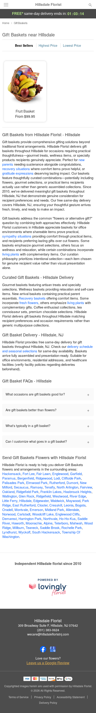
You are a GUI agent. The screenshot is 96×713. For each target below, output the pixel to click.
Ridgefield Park (27, 491)
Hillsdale (25, 500)
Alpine (48, 523)
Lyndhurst (9, 532)
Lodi (57, 478)
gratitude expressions (17, 173)
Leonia (68, 505)
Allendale (72, 509)
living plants (10, 254)
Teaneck (32, 527)
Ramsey (36, 487)
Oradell (7, 509)
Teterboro (61, 523)
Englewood (60, 473)
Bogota (80, 505)
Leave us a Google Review (48, 662)
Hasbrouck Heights (77, 491)
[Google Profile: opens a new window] (53, 649)
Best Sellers (24, 45)
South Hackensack (46, 532)
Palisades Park (13, 482)
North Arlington (67, 487)
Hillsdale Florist (48, 4)
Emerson (36, 509)
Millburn (18, 527)
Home (5, 23)
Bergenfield (25, 478)
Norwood (8, 514)
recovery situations (16, 168)
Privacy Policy (42, 697)
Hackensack (11, 473)
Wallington (9, 496)
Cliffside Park (71, 478)
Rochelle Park (71, 527)
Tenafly (49, 487)
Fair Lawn (43, 473)
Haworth (18, 523)
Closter (42, 505)
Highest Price (48, 45)
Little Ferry (9, 500)
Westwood (60, 496)
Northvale (50, 518)
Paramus (9, 478)
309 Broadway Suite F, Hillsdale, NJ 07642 (48, 625)
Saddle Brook (50, 527)
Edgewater (41, 500)
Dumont (72, 482)
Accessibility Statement (71, 697)
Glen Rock (26, 496)
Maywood (73, 500)
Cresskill (55, 505)
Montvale (21, 509)
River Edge (78, 496)
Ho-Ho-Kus (67, 518)
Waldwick (57, 500)
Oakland (8, 491)
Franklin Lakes (51, 491)
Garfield (76, 473)
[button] (86, 703)
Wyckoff (24, 532)
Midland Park (54, 509)
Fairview (86, 487)
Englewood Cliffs (67, 514)
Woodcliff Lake (43, 514)
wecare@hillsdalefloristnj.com (48, 634)
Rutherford (57, 482)
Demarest (9, 518)
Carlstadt (23, 514)
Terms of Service (18, 697)
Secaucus (21, 487)
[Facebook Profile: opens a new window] (43, 649)
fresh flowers (28, 302)
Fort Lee (29, 473)
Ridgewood (44, 478)
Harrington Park (30, 518)
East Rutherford (24, 505)
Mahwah (76, 523)
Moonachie (34, 523)
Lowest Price (72, 45)
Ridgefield (43, 496)
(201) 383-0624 (48, 630)
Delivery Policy (48, 702)
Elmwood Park (37, 482)
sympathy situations (16, 236)
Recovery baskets (32, 298)
